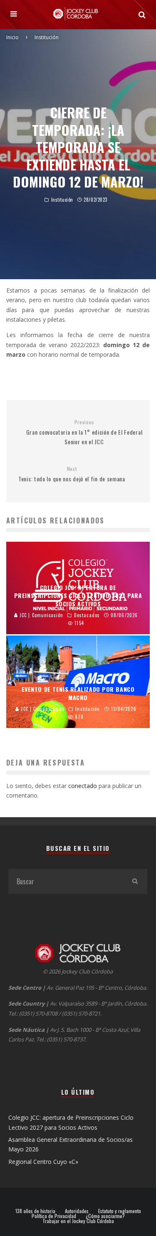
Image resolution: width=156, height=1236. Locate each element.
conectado (82, 786)
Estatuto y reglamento (119, 1210)
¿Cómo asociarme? (105, 1215)
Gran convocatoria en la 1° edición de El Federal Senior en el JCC (84, 432)
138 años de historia (35, 1210)
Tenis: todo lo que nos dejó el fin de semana (71, 474)
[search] (134, 881)
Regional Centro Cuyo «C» (43, 1162)
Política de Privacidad (54, 1215)
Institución (62, 200)
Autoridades (77, 1210)
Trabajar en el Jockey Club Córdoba (78, 1220)
